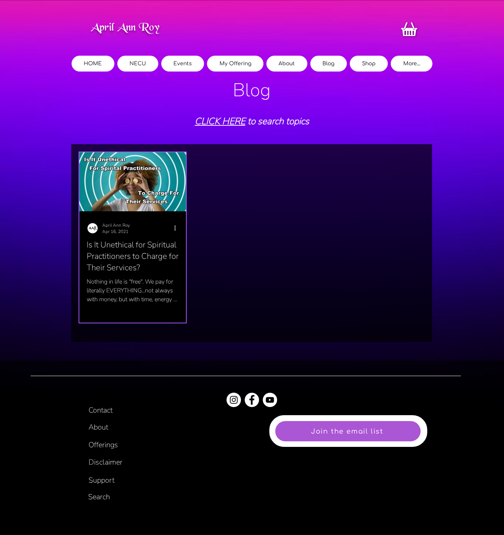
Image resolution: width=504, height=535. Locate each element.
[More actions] (177, 228)
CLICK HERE (220, 121)
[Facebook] (252, 400)
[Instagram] (234, 400)
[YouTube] (270, 400)
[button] (411, 64)
